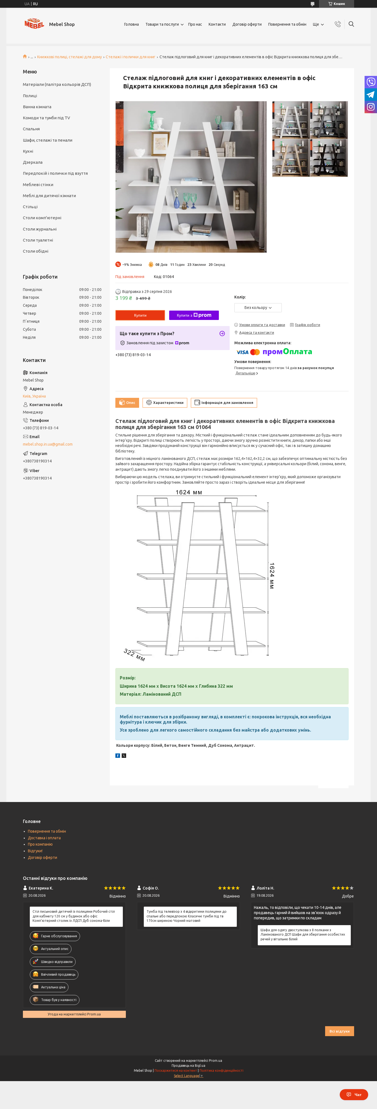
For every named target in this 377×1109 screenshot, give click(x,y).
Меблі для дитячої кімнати (49, 195)
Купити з (184, 315)
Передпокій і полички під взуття (55, 173)
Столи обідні (35, 251)
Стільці (30, 206)
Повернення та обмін (287, 24)
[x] (124, 756)
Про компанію (40, 844)
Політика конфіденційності (221, 1070)
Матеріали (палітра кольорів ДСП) (57, 84)
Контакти (217, 24)
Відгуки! (35, 851)
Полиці (30, 95)
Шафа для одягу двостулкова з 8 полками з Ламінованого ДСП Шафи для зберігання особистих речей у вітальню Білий (303, 934)
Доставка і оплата (44, 838)
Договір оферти (247, 24)
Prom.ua (215, 1060)
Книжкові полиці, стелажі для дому (69, 57)
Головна (131, 24)
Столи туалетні (38, 240)
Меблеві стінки (38, 184)
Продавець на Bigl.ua (188, 1065)
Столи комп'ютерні (42, 217)
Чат (358, 1094)
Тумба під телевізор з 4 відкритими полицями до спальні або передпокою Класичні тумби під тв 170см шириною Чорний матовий (187, 916)
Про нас (195, 24)
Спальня (31, 128)
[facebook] (117, 756)
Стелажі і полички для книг (130, 57)
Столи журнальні (40, 229)
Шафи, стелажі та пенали (47, 140)
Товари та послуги (162, 24)
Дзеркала (33, 162)
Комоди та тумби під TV (46, 117)
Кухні (28, 151)
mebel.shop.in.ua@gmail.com (48, 444)
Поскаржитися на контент (176, 1070)
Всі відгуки (340, 1031)
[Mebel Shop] (34, 24)
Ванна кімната (37, 106)
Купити (140, 315)
